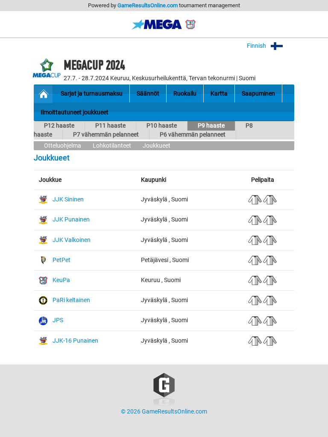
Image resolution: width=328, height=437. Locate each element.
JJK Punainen (71, 219)
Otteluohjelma (62, 145)
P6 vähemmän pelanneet (193, 134)
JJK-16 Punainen (75, 340)
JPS (58, 320)
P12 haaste (59, 125)
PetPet (61, 260)
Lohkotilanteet (112, 145)
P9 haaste (211, 125)
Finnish (257, 46)
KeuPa (61, 280)
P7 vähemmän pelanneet (106, 134)
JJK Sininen (68, 199)
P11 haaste (110, 125)
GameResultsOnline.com (147, 5)
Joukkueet (156, 145)
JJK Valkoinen (72, 240)
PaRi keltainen (71, 300)
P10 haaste (161, 125)
